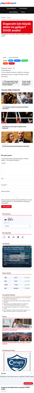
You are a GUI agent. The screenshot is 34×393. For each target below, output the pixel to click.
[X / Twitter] (9, 237)
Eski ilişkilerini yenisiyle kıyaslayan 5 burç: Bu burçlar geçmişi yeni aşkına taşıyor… (17, 298)
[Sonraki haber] (29, 248)
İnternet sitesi (5, 191)
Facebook (17, 60)
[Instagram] (13, 237)
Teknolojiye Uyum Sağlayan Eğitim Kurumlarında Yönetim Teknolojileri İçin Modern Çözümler (16, 304)
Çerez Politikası (13, 12)
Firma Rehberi (23, 8)
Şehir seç (7, 222)
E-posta (4, 185)
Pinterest (12, 63)
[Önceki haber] (25, 248)
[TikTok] (23, 237)
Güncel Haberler (11, 8)
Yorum (3, 163)
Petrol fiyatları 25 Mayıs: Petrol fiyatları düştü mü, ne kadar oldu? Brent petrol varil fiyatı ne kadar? (17, 310)
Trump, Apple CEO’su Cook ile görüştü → (26, 83)
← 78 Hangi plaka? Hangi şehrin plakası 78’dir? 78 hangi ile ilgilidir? (10, 83)
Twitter (10, 60)
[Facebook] (4, 237)
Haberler (3, 17)
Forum (23, 12)
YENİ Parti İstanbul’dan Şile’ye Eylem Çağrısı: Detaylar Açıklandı (17, 301)
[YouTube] (18, 237)
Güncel (9, 17)
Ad (2, 178)
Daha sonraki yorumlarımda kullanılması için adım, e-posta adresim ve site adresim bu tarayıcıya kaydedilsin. (16, 201)
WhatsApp (24, 60)
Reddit (5, 63)
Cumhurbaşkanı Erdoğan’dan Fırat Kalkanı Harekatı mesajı (16, 307)
